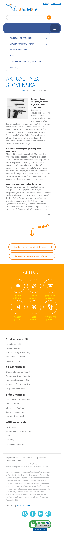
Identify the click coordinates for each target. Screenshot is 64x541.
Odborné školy (12, 352)
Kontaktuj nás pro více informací (31, 247)
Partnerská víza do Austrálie (18, 376)
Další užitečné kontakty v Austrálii (25, 61)
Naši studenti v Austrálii (21, 37)
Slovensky (56, 3)
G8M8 (22, 91)
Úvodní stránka (12, 91)
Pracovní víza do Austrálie (17, 380)
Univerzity (25, 352)
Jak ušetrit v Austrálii (15, 416)
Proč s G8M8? (12, 427)
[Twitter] (40, 514)
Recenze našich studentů (17, 444)
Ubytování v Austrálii (15, 407)
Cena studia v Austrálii (16, 356)
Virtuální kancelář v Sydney (22, 43)
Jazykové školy (13, 348)
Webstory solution (25, 505)
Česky (46, 3)
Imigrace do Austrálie (15, 388)
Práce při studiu (13, 360)
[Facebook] (33, 514)
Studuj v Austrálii (13, 344)
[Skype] (25, 514)
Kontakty (14, 67)
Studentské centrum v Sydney (19, 431)
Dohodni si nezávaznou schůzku (31, 255)
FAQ (12, 55)
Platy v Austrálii (13, 403)
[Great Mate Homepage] (21, 7)
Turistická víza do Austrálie (18, 384)
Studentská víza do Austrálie (19, 372)
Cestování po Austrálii (15, 412)
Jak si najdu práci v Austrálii (18, 399)
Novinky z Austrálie (18, 49)
